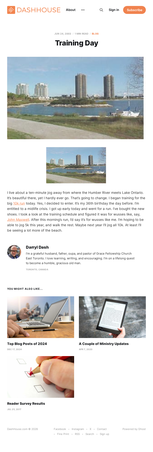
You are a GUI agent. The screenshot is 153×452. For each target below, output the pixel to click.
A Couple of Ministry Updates (104, 344)
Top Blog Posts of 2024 (27, 344)
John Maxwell (18, 220)
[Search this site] (101, 10)
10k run (19, 203)
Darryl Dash (37, 247)
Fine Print (63, 434)
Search (89, 434)
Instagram (78, 429)
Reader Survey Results (26, 404)
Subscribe (134, 10)
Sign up (104, 434)
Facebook (60, 429)
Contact (102, 429)
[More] (83, 10)
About (71, 10)
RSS (77, 434)
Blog (95, 33)
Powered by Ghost (134, 429)
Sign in (114, 10)
